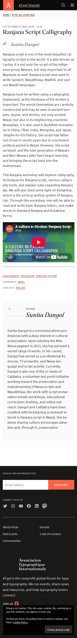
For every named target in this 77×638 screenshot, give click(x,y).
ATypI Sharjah (29, 5)
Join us (8, 603)
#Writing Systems (46, 276)
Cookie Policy (20, 622)
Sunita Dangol (25, 44)
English (20, 288)
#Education (27, 276)
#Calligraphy (11, 276)
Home (6, 15)
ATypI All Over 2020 (23, 15)
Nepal (21, 282)
